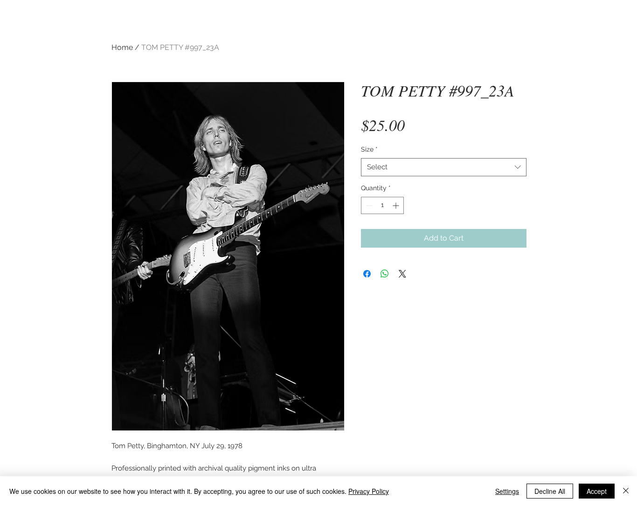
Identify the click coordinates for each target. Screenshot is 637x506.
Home (122, 47)
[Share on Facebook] (367, 273)
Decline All (549, 491)
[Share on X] (402, 273)
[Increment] (396, 205)
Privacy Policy (368, 491)
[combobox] (443, 167)
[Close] (625, 491)
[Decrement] (368, 205)
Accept (597, 491)
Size (369, 149)
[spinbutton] (382, 205)
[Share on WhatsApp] (384, 273)
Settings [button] (507, 491)
